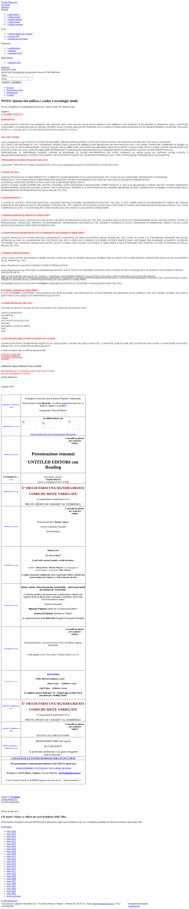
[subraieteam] (134, 906)
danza (65, 403)
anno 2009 (11, 876)
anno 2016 (11, 859)
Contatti (10, 95)
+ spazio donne (13, 22)
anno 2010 (11, 874)
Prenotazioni (12, 92)
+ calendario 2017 (14, 53)
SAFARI (4, 359)
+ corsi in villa (13, 36)
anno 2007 (11, 881)
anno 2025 (11, 834)
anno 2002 (11, 893)
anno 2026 (11, 831)
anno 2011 (11, 871)
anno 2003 (11, 891)
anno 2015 (11, 861)
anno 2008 (11, 878)
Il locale (10, 87)
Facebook (15, 797)
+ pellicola (11, 50)
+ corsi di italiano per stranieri (20, 34)
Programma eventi (15, 90)
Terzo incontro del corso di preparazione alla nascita (53, 434)
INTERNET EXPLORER (12, 358)
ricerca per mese (14, 896)
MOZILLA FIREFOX (10, 356)
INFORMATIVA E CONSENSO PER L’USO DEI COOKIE (27, 371)
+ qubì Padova (13, 14)
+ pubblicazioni (13, 48)
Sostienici (5, 7)
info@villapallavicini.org (70, 773)
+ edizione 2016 (14, 62)
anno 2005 (11, 886)
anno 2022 (11, 841)
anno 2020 (11, 846)
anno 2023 (11, 839)
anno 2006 (11, 883)
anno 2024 (11, 836)
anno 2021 (11, 844)
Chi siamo (5, 5)
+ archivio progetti (15, 24)
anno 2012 (11, 869)
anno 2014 (11, 864)
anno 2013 (11, 866)
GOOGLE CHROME (11, 354)
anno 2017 (11, 856)
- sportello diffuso (14, 19)
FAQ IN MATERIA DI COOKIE (15, 374)
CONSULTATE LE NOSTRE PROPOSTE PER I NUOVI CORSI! (43, 758)
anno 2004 (11, 888)
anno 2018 (11, 854)
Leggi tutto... (6, 827)
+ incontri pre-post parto (17, 39)
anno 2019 (11, 849)
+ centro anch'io (14, 17)
